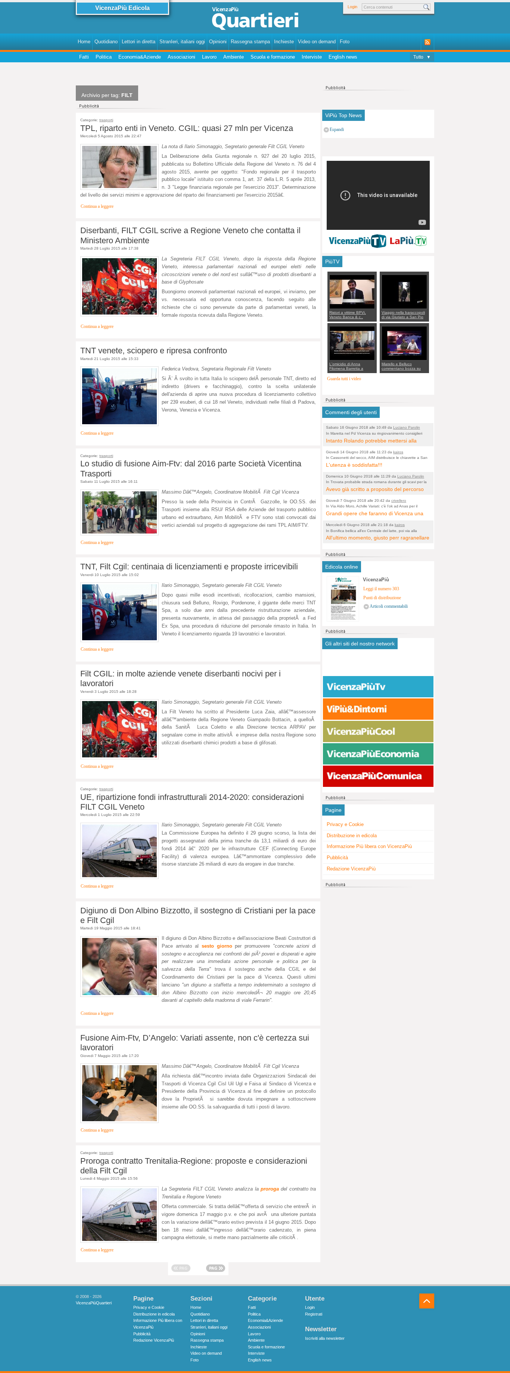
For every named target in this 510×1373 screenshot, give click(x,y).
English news (343, 57)
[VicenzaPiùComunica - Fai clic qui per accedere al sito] (378, 776)
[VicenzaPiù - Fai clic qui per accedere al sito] (378, 664)
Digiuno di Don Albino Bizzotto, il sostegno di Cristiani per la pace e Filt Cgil (197, 915)
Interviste (312, 57)
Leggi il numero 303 (381, 589)
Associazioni (181, 57)
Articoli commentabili (389, 606)
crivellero (398, 500)
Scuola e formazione (273, 57)
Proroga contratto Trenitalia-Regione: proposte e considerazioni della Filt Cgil (193, 1165)
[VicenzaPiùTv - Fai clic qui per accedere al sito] (378, 687)
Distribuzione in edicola (352, 835)
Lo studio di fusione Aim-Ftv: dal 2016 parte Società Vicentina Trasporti (190, 468)
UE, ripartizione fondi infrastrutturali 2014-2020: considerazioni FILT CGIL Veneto (192, 801)
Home (84, 41)
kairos (398, 452)
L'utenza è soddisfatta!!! (354, 465)
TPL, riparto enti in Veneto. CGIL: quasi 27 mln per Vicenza (186, 128)
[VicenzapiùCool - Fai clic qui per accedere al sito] (378, 731)
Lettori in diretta (138, 41)
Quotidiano (106, 41)
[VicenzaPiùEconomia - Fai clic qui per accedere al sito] (378, 754)
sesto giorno (217, 946)
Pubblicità (337, 857)
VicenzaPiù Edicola (122, 8)
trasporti (106, 120)
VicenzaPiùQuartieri (94, 1303)
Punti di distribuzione (382, 597)
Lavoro (209, 57)
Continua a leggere (97, 206)
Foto (344, 41)
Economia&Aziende (139, 57)
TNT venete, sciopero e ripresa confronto (153, 350)
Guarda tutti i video (344, 378)
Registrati (313, 1314)
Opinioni (218, 41)
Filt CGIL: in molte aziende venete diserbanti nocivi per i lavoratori (180, 678)
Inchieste (284, 41)
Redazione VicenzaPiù (351, 869)
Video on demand (317, 41)
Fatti (84, 57)
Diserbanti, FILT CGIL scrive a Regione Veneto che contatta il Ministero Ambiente (190, 235)
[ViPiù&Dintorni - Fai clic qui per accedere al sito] (378, 709)
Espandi (337, 129)
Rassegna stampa (250, 41)
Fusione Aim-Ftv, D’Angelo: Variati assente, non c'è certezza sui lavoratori (194, 1042)
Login (352, 6)
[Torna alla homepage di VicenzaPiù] (255, 19)
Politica (104, 57)
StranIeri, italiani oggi (182, 41)
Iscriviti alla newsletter (325, 1338)
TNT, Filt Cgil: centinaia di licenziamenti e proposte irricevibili (189, 566)
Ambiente (233, 57)
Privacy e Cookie (345, 824)
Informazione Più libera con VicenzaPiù (369, 846)
